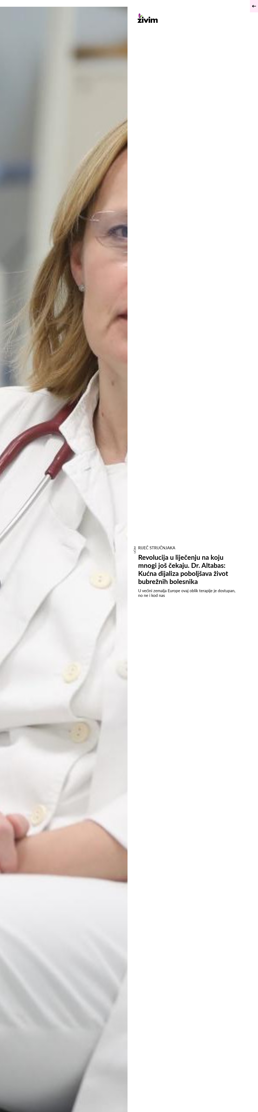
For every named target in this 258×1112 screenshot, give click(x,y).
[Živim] (187, 18)
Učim (135, 549)
